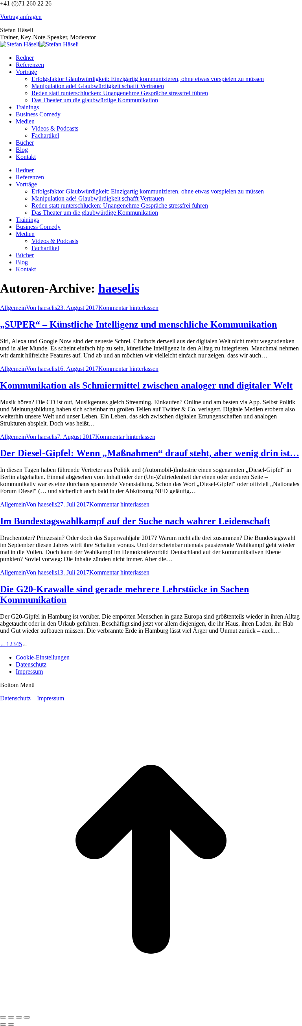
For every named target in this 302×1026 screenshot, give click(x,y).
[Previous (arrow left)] (3, 1024)
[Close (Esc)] (3, 1017)
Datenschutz (15, 698)
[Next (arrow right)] (11, 1024)
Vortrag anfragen (21, 16)
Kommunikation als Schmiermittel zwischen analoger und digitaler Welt (146, 385)
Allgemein (13, 307)
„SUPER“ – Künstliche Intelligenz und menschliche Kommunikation (138, 324)
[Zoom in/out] (27, 1017)
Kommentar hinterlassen (128, 307)
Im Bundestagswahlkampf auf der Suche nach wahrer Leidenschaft (135, 521)
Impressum (50, 698)
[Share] (11, 1017)
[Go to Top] (151, 1008)
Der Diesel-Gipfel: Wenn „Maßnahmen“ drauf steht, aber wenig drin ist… (149, 453)
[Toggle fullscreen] (19, 1017)
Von (41, 307)
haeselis (118, 288)
